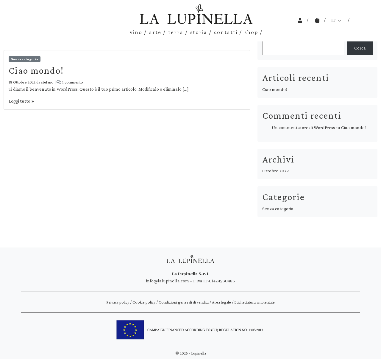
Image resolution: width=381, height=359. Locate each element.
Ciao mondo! (36, 70)
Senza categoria (24, 59)
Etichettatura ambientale (254, 302)
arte (155, 32)
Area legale (221, 302)
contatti (226, 32)
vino (136, 32)
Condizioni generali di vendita (184, 302)
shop (251, 32)
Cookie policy (143, 302)
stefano (47, 82)
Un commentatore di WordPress (303, 127)
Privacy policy (117, 302)
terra (175, 32)
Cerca (360, 47)
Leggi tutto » (21, 100)
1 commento (72, 82)
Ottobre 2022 (275, 170)
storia (198, 32)
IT (333, 19)
